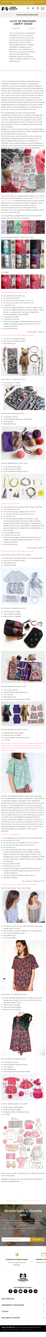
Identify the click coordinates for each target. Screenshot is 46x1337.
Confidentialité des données (10, 1329)
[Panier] (38, 8)
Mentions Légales (26, 1329)
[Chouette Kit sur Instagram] (15, 1291)
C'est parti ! (37, 1239)
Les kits (12, 14)
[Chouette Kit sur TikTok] (30, 1291)
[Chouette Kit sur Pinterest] (25, 1291)
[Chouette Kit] (9, 8)
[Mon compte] (33, 8)
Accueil (5, 14)
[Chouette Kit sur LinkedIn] (36, 1291)
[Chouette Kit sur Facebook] (10, 1291)
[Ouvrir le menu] (42, 8)
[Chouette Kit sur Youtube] (20, 1291)
